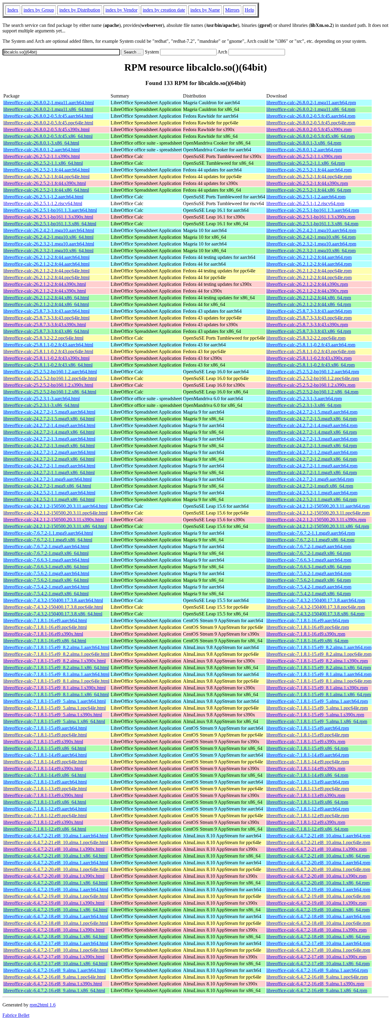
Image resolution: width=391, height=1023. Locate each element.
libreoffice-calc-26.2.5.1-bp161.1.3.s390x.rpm (310, 217)
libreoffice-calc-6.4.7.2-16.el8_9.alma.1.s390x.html (52, 983)
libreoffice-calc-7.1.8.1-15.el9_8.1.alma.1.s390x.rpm (317, 687)
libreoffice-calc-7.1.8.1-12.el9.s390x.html (43, 822)
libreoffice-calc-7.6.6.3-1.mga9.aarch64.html (46, 560)
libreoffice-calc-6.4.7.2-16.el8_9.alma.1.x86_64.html (54, 990)
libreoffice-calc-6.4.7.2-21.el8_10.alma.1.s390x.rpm (316, 849)
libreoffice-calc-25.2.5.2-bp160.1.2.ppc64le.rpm (312, 378)
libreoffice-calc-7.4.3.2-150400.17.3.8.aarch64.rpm (315, 600)
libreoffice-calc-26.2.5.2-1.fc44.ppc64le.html (46, 176)
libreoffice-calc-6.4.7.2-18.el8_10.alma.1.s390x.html (53, 930)
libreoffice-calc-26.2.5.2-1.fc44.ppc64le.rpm (309, 176)
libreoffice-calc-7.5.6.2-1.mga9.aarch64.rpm (308, 573)
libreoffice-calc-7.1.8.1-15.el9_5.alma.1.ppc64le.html (54, 708)
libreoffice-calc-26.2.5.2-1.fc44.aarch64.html (46, 169)
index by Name (205, 10)
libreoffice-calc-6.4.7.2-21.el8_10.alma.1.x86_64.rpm (318, 856)
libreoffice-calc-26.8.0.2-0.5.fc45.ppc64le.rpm (310, 122)
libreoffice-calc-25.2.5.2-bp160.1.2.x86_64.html (49, 391)
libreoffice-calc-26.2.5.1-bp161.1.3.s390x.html (48, 217)
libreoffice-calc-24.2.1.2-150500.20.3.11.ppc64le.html (55, 512)
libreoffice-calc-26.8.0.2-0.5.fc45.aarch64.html (48, 116)
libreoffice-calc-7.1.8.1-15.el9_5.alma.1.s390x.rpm (315, 714)
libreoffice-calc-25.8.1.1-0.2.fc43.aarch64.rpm (310, 344)
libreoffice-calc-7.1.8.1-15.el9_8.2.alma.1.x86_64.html (56, 667)
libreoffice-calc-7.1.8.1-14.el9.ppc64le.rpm (307, 761)
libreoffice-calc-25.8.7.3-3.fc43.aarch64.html (46, 311)
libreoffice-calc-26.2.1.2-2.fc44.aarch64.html (46, 257)
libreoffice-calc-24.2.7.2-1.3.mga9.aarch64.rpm (311, 438)
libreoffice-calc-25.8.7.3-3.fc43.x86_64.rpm (308, 331)
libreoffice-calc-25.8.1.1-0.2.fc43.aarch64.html (48, 344)
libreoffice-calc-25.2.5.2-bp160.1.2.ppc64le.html (50, 378)
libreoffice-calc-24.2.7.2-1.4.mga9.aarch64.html (49, 425)
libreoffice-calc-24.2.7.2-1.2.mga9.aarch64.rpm (311, 452)
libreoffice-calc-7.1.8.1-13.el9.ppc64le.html (45, 788)
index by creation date (164, 10)
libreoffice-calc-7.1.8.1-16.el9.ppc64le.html (45, 627)
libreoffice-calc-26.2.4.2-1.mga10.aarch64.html (48, 230)
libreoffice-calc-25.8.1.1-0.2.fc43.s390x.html (46, 358)
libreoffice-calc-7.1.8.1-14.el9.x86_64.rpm (307, 775)
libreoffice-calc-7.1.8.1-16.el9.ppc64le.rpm (307, 627)
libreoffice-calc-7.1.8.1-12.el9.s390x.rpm (305, 822)
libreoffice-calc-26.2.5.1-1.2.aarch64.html (43, 196)
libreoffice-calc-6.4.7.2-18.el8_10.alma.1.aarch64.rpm (318, 916)
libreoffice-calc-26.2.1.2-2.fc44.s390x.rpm (307, 284)
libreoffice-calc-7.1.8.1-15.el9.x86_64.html (44, 748)
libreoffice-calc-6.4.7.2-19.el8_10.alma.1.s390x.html (53, 903)
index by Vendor (121, 10)
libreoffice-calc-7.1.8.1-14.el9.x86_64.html (44, 775)
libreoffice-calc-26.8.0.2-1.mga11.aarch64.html (48, 102)
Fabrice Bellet (15, 1015)
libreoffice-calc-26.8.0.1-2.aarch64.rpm (304, 149)
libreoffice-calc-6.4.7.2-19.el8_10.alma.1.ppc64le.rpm (318, 896)
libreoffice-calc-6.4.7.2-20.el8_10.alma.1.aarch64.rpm (318, 862)
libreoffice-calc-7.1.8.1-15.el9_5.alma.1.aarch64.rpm (317, 701)
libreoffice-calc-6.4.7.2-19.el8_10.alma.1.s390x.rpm (316, 903)
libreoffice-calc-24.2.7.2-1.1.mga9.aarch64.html (49, 465)
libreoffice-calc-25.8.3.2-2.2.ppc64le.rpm (305, 338)
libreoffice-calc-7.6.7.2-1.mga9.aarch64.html (46, 546)
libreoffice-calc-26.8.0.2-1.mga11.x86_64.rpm (310, 109)
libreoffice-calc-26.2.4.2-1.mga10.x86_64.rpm (311, 237)
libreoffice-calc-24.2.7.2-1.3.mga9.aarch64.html (49, 438)
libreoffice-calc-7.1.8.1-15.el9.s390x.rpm (305, 741)
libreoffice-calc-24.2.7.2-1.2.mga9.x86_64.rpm (311, 459)
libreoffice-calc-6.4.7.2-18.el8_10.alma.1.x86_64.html (55, 936)
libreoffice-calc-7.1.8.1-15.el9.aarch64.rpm (307, 728)
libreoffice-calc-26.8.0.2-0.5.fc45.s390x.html (46, 129)
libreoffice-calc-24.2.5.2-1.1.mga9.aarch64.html (49, 492)
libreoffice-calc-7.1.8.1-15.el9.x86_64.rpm (307, 748)
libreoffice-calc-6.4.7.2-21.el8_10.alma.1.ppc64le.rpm (318, 842)
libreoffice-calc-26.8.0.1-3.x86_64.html (41, 143)
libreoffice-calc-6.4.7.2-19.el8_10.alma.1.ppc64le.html (55, 896)
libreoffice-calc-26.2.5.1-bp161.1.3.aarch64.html (50, 210)
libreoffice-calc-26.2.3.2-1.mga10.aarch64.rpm (311, 243)
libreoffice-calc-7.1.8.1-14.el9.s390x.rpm (305, 768)
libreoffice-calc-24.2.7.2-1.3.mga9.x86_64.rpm (311, 445)
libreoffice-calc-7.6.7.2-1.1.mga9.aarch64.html (48, 533)
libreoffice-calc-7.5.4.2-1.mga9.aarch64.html (46, 586)
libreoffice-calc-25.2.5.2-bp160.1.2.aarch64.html (50, 371)
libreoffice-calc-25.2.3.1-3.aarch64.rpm (304, 398)
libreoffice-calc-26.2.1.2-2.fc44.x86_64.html (46, 297)
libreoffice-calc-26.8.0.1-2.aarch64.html (41, 149)
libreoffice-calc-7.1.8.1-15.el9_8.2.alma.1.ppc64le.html (56, 654)
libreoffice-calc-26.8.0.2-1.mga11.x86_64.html (48, 109)
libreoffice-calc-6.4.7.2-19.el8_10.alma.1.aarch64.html (55, 889)
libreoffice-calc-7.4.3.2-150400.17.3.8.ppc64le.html (53, 607)
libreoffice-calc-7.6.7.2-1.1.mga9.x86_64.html (47, 539)
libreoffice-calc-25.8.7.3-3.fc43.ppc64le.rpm (309, 317)
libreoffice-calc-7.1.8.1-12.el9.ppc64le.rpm (307, 815)
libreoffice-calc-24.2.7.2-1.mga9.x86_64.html (47, 486)
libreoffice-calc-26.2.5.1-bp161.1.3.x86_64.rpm (312, 223)
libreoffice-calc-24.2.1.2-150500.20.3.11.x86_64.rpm (317, 526)
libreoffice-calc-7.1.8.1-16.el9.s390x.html (43, 634)
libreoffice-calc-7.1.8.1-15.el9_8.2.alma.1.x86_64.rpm (318, 667)
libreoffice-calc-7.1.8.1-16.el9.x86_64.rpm (307, 640)
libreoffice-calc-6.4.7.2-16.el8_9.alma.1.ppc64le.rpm (317, 977)
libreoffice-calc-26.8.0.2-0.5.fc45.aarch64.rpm (310, 116)
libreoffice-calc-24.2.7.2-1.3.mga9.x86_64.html (49, 445)
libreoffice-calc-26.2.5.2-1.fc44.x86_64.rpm (308, 190)
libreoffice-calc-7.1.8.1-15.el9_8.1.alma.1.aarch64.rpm (318, 674)
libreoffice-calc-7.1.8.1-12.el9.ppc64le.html (45, 815)
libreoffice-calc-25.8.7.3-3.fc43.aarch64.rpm (309, 311)
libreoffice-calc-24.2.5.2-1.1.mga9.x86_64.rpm (311, 499)
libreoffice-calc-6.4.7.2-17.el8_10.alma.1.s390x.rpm (316, 956)
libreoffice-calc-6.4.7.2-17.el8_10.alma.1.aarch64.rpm (318, 943)
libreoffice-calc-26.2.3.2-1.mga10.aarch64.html (48, 243)
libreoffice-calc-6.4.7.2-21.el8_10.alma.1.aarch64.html (55, 835)
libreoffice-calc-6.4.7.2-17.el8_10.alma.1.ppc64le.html (55, 950)
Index (12, 10)
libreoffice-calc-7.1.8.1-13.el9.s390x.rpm (305, 795)
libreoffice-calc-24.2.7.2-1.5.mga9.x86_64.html (49, 418)
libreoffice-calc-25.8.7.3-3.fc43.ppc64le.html (46, 317)
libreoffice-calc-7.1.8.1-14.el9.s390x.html (43, 768)
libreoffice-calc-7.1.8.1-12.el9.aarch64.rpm (307, 808)
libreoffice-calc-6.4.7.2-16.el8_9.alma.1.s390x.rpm (315, 983)
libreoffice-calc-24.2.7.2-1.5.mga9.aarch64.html (49, 412)
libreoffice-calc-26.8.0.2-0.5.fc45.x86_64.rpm (310, 136)
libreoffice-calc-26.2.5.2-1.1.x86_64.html (43, 163)
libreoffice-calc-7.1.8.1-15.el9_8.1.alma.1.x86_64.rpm (318, 694)
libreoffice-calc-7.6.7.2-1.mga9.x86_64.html (46, 553)
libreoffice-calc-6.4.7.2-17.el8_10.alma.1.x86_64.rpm (318, 963)
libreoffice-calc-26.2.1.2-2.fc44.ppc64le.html (46, 270)
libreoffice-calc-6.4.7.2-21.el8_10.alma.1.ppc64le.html (55, 842)
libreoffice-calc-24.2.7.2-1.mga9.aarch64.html (47, 479)
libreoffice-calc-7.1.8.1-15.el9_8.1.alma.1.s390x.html (54, 687)
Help (249, 10)
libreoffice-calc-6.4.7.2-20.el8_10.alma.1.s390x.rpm (316, 876)
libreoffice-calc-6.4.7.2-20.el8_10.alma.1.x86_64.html (55, 882)
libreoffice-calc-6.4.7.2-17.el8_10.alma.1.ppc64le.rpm (318, 950)
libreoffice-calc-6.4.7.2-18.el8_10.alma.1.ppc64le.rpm (318, 923)
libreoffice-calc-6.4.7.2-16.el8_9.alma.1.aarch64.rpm (317, 970)
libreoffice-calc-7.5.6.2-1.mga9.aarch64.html (46, 573)
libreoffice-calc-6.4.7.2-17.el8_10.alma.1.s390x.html (53, 956)
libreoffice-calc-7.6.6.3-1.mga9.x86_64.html (46, 566)
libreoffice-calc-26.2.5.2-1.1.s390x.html (41, 156)
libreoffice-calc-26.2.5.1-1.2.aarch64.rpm (305, 196)
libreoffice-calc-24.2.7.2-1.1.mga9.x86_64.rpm (311, 472)
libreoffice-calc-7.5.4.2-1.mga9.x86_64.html (46, 593)
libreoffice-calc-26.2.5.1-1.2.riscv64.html (42, 203)
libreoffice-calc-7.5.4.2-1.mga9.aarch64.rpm (308, 586)
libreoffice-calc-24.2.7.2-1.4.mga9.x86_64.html (49, 432)
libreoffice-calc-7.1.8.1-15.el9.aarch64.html (45, 728)
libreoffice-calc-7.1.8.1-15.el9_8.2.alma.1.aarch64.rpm (318, 647)
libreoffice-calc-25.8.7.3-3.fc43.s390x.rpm (307, 324)
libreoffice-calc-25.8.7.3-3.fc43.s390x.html (44, 324)
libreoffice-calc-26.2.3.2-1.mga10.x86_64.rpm (311, 250)
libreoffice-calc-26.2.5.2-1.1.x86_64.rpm (305, 163)
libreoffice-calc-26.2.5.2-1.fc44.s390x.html (44, 183)
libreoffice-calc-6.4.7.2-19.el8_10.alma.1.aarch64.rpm (318, 889)
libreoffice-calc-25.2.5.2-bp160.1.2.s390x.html (48, 385)
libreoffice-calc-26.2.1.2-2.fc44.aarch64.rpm (309, 257)
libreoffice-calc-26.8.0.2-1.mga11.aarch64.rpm (311, 102)
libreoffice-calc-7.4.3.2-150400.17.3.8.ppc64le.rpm (315, 607)
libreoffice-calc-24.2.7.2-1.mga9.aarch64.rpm (310, 479)
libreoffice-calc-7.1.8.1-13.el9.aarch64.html (45, 782)
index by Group (39, 10)
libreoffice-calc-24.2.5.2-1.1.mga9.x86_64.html (49, 499)
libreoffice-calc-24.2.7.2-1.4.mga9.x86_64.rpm (311, 432)
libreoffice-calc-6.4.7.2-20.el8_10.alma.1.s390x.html (53, 876)
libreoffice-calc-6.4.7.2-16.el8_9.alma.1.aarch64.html (54, 970)
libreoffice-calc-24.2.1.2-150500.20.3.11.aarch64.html (55, 506)
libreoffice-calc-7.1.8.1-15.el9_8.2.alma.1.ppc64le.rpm (318, 654)
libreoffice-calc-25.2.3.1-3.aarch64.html (41, 398)
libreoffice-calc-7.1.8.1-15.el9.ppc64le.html (45, 734)
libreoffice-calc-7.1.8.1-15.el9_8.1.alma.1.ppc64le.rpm (318, 681)
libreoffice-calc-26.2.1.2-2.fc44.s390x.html (44, 284)
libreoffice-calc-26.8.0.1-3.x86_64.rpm (303, 143)
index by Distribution (79, 10)
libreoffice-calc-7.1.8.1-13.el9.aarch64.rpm (307, 782)
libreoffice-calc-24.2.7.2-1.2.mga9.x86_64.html (49, 459)
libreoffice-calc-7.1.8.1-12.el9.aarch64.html (45, 808)
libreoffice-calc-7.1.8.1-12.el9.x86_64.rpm (307, 829)
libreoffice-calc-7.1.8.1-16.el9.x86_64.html (44, 640)
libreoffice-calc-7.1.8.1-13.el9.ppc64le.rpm (307, 788)
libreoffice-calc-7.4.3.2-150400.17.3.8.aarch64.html (53, 600)
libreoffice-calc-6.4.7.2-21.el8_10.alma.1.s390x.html (53, 849)
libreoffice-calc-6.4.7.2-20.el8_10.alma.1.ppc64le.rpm (318, 869)
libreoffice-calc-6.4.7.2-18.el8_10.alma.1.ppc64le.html (55, 923)
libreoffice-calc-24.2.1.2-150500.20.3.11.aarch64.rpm (318, 506)
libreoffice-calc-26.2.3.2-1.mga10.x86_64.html (48, 250)
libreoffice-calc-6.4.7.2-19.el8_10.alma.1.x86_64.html (55, 909)
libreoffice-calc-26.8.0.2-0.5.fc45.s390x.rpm (309, 129)
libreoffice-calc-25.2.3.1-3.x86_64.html (41, 405)
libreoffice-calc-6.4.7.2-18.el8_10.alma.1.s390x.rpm (316, 930)
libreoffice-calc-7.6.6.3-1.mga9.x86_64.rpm (308, 566)
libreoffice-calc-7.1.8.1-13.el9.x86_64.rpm (307, 802)
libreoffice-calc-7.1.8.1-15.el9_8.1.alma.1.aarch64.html (56, 674)
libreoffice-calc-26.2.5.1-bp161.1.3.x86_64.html (49, 223)
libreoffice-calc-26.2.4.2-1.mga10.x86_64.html (48, 237)
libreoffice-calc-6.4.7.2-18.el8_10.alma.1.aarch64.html (55, 916)
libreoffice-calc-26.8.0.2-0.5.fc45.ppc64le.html (48, 122)
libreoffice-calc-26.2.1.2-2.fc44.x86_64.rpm (308, 297)
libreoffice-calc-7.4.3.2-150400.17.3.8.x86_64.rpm (315, 613)
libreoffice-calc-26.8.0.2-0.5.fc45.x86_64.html (48, 136)
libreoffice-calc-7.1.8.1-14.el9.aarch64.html (45, 755)
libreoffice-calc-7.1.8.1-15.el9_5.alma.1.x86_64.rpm (316, 721)
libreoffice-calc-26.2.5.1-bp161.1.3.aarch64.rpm (312, 210)
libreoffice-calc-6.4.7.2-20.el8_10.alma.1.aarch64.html (55, 862)
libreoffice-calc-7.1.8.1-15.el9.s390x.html (43, 741)
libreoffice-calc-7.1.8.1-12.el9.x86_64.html (44, 829)
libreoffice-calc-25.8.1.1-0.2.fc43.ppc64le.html (48, 351)
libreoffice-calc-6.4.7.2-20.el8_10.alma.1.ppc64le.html (55, 869)
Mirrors (232, 10)
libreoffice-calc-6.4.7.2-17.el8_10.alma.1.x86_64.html (55, 963)
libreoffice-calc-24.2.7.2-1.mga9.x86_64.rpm (309, 486)
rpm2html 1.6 (43, 1004)
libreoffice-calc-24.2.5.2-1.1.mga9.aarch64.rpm (311, 492)
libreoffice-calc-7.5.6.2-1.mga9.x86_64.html (46, 580)
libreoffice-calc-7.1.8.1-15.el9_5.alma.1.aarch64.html (54, 701)
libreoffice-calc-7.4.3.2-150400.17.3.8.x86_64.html (52, 613)
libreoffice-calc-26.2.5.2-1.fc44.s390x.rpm (307, 183)
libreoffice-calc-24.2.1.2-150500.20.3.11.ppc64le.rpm (318, 512)
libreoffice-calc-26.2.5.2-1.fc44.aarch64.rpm (309, 169)
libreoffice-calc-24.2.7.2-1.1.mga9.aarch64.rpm (311, 465)
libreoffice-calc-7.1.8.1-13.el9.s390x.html (43, 795)
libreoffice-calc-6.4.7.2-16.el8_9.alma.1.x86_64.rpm (316, 990)
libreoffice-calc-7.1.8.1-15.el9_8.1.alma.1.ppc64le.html (56, 681)
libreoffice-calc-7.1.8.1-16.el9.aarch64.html (45, 620)
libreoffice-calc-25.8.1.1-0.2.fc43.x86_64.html (48, 364)
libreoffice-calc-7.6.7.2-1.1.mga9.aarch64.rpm (310, 533)
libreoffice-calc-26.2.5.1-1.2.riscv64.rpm (305, 203)
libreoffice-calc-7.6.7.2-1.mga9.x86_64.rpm (308, 553)
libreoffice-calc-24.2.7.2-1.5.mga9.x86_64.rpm (311, 418)
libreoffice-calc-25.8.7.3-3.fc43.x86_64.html (46, 331)
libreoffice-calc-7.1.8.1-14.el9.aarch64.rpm (307, 755)
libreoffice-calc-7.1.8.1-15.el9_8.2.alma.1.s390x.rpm (317, 660)
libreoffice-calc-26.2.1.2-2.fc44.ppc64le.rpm (309, 270)
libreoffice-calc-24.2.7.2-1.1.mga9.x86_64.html (49, 472)
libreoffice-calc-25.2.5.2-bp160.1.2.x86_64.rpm (312, 391)
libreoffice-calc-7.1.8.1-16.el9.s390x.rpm (305, 634)
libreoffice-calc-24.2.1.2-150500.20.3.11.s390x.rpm (316, 519)
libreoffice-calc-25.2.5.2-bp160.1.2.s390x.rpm (310, 385)
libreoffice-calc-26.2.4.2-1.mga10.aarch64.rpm (311, 230)
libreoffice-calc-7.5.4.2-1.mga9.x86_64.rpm (308, 593)
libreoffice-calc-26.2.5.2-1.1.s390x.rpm (304, 156)
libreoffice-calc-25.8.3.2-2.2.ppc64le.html (43, 338)
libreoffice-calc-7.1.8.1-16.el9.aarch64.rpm (307, 620)
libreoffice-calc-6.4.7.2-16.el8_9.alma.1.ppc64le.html (54, 977)
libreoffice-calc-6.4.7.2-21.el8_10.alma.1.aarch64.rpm (318, 835)
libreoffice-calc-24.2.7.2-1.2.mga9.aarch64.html (49, 452)
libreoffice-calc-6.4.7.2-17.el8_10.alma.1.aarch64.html (55, 943)
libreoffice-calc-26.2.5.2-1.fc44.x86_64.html (46, 190)
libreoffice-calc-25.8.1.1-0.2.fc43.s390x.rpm (309, 358)
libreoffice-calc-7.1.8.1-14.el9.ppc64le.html (45, 761)
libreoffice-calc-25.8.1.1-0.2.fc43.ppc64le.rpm (310, 351)
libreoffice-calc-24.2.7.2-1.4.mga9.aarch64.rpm (311, 425)
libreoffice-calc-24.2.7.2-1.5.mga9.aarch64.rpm (311, 412)
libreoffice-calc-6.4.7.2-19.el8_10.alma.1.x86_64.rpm (318, 909)
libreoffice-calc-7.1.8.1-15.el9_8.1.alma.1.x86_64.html (56, 694)
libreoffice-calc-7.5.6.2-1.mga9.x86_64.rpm (308, 580)
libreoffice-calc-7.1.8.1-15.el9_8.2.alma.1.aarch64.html (56, 647)
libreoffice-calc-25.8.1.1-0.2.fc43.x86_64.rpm (310, 364)
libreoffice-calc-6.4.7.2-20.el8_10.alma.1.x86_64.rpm (318, 882)
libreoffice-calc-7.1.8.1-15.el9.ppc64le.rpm (307, 734)
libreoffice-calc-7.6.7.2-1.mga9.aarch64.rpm (308, 546)
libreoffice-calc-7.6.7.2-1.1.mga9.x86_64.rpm (310, 539)
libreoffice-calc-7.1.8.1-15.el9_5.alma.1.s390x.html (52, 714)
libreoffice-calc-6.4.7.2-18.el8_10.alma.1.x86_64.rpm (318, 936)
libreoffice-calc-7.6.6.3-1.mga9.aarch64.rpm (308, 560)
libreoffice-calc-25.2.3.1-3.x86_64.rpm (303, 405)
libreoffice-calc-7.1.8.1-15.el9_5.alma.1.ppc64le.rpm (317, 708)
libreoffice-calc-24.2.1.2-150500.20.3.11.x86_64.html (55, 526)
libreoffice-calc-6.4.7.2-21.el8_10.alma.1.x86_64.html (55, 856)
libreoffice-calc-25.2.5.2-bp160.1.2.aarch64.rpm (312, 371)
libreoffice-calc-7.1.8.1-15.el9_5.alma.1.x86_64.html (54, 721)
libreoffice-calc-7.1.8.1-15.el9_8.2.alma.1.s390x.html (54, 660)
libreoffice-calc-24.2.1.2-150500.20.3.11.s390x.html (53, 519)
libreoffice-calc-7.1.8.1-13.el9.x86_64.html (44, 802)
